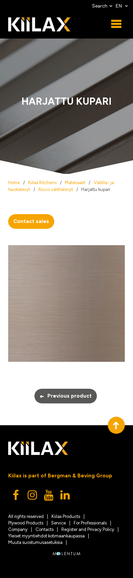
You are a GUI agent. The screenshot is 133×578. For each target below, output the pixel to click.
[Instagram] (33, 497)
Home (14, 182)
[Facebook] (16, 497)
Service (58, 522)
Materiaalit (75, 182)
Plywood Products (25, 522)
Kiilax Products (65, 516)
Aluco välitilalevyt (55, 189)
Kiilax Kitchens (42, 182)
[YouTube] (49, 497)
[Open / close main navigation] (116, 24)
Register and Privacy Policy (87, 529)
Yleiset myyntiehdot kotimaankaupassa (46, 535)
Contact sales (31, 221)
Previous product (66, 396)
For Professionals (90, 522)
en (119, 6)
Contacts (44, 529)
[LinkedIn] (65, 497)
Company (18, 529)
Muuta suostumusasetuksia (35, 542)
